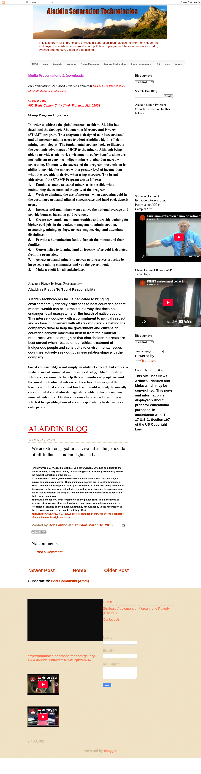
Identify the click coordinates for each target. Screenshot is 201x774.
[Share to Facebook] (41, 532)
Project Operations (90, 64)
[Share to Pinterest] (44, 532)
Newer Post (41, 570)
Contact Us (111, 619)
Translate (148, 361)
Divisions (71, 64)
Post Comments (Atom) (70, 581)
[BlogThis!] (36, 532)
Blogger (110, 751)
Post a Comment (48, 552)
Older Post (116, 570)
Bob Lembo (58, 525)
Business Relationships (114, 64)
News (45, 64)
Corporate (57, 64)
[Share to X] (39, 532)
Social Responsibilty (141, 64)
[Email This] (33, 532)
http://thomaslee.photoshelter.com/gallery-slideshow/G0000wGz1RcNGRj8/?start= (61, 658)
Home (35, 64)
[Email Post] (122, 525)
